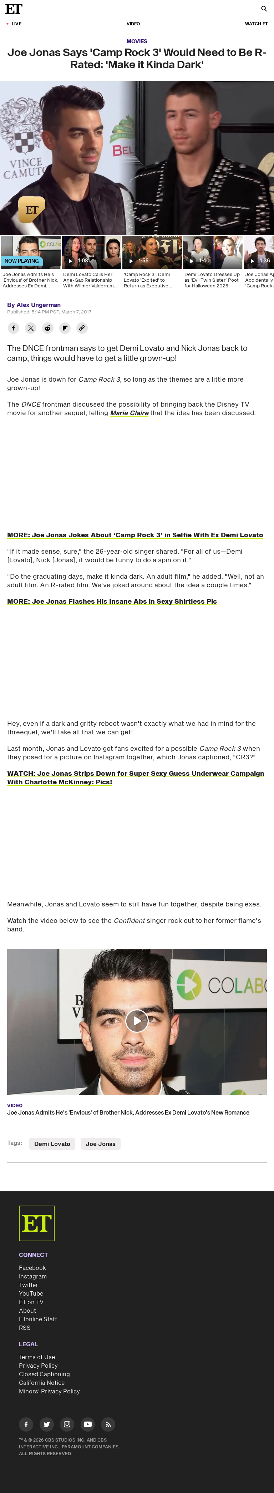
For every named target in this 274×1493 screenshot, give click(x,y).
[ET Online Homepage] (16, 9)
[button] (12, 225)
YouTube (31, 1294)
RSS (25, 1328)
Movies (137, 41)
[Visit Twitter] (47, 1425)
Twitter (28, 1285)
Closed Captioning (44, 1374)
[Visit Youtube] (88, 1424)
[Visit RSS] (108, 1425)
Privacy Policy (38, 1366)
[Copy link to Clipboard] (82, 329)
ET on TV (31, 1302)
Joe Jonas (101, 1144)
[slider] (137, 214)
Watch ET (256, 24)
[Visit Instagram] (67, 1425)
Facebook (32, 1268)
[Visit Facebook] (26, 1425)
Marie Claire (129, 413)
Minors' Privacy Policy (49, 1391)
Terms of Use (37, 1357)
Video (133, 24)
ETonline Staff (38, 1319)
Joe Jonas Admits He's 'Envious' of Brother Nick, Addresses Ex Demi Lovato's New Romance (128, 1112)
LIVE (16, 24)
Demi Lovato (52, 1144)
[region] (137, 158)
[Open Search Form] (264, 9)
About (27, 1311)
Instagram (33, 1276)
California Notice (42, 1383)
